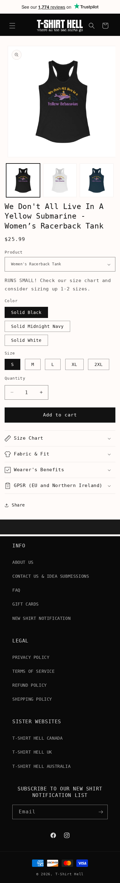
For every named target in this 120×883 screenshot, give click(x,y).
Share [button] (18, 504)
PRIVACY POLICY (30, 657)
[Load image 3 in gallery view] (97, 180)
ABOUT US (23, 562)
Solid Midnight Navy (37, 326)
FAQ (16, 590)
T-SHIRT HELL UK (32, 752)
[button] (12, 26)
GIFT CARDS (25, 604)
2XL (98, 364)
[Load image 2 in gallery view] (60, 180)
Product (14, 252)
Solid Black (26, 312)
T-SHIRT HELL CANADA (37, 738)
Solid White (26, 340)
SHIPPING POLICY (32, 699)
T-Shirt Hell (69, 874)
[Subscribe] (100, 812)
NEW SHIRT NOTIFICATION (41, 618)
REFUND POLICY (29, 685)
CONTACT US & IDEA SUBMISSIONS (50, 576)
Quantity (15, 378)
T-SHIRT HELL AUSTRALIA (41, 766)
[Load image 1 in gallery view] (23, 180)
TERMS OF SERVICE (33, 671)
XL (74, 364)
